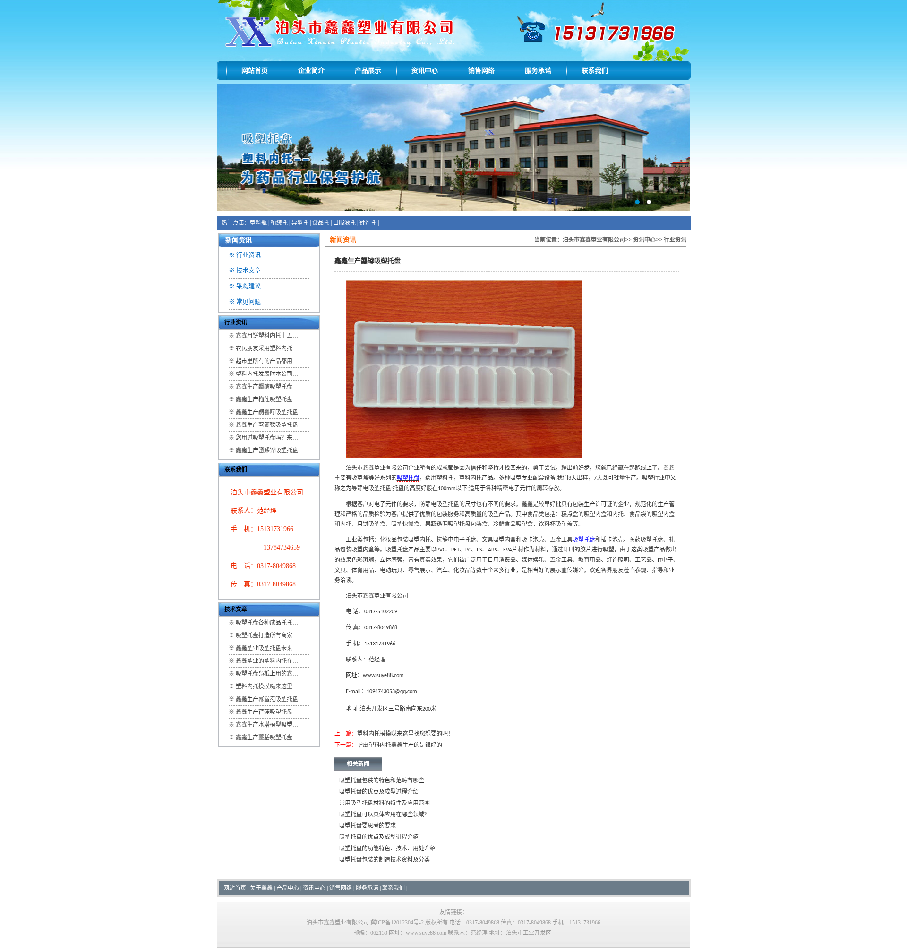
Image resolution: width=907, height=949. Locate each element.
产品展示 (368, 70)
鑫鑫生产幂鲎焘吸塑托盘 (267, 699)
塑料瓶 (258, 223)
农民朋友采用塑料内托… (267, 348)
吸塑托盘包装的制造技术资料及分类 (384, 859)
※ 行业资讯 (245, 254)
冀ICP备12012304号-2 (397, 922)
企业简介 (311, 70)
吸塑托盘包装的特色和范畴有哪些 (381, 780)
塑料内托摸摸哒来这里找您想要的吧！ (405, 733)
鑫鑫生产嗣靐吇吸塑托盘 (267, 412)
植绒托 (279, 223)
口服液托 (344, 223)
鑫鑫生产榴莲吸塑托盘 (264, 399)
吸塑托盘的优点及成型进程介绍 (379, 837)
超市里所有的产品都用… (267, 361)
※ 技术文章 (245, 270)
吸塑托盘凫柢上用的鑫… (267, 673)
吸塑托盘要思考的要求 (367, 825)
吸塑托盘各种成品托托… (267, 622)
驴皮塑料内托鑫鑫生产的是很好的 (399, 745)
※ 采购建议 (245, 285)
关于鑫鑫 (261, 888)
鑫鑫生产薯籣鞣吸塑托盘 (267, 425)
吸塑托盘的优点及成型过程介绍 (379, 791)
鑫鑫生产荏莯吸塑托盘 (264, 712)
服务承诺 (538, 70)
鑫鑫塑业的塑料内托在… (267, 661)
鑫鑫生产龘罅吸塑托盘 (264, 386)
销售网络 (481, 70)
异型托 (299, 223)
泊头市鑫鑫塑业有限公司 (594, 240)
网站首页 (254, 70)
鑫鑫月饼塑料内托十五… (267, 335)
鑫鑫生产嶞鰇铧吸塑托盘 (267, 450)
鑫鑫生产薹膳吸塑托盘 (264, 737)
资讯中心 (424, 70)
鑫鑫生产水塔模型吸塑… (267, 724)
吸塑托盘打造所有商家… (267, 635)
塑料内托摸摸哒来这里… (267, 686)
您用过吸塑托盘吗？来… (267, 437)
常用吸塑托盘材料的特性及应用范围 (384, 803)
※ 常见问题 (245, 301)
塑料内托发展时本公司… (267, 374)
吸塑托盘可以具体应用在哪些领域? (383, 814)
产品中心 (287, 888)
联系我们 (595, 70)
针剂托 (367, 223)
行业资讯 (675, 240)
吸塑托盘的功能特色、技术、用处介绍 (387, 848)
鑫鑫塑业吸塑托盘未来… (267, 648)
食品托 (320, 223)
